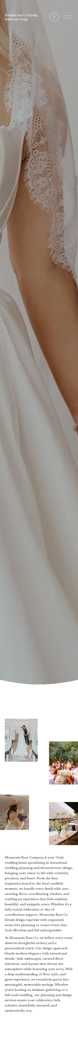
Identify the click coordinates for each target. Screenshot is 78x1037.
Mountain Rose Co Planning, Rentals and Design (21, 17)
